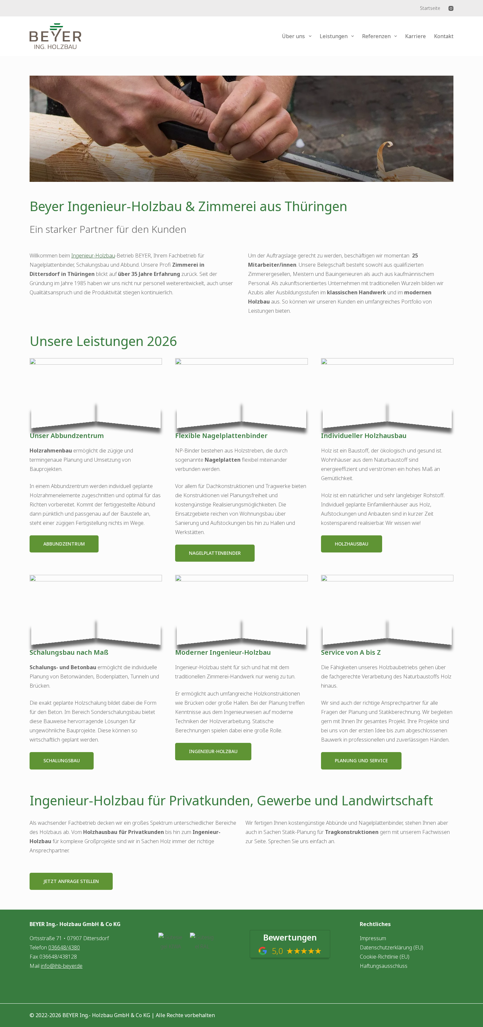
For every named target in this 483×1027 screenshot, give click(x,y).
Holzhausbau (351, 544)
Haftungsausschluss (383, 965)
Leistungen (334, 36)
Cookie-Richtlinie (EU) (384, 956)
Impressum (373, 938)
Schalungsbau (61, 760)
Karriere (415, 36)
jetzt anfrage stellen (71, 881)
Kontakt (443, 36)
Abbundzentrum (64, 544)
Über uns (293, 36)
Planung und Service (361, 760)
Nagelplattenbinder (215, 553)
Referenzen (376, 36)
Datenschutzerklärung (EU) (391, 947)
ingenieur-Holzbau (213, 751)
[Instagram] (450, 8)
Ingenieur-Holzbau (93, 255)
